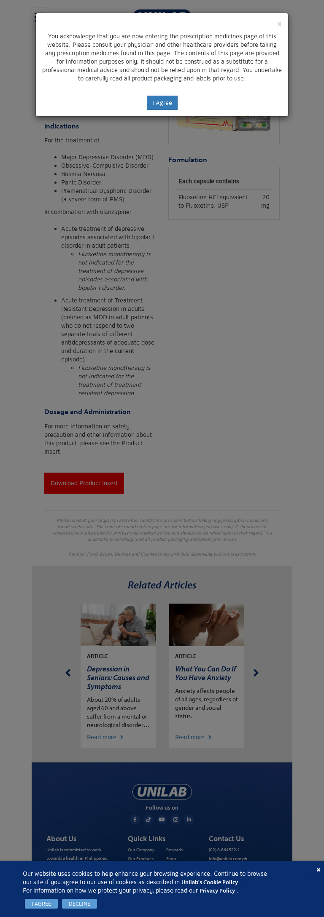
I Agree (41, 904)
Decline (79, 904)
